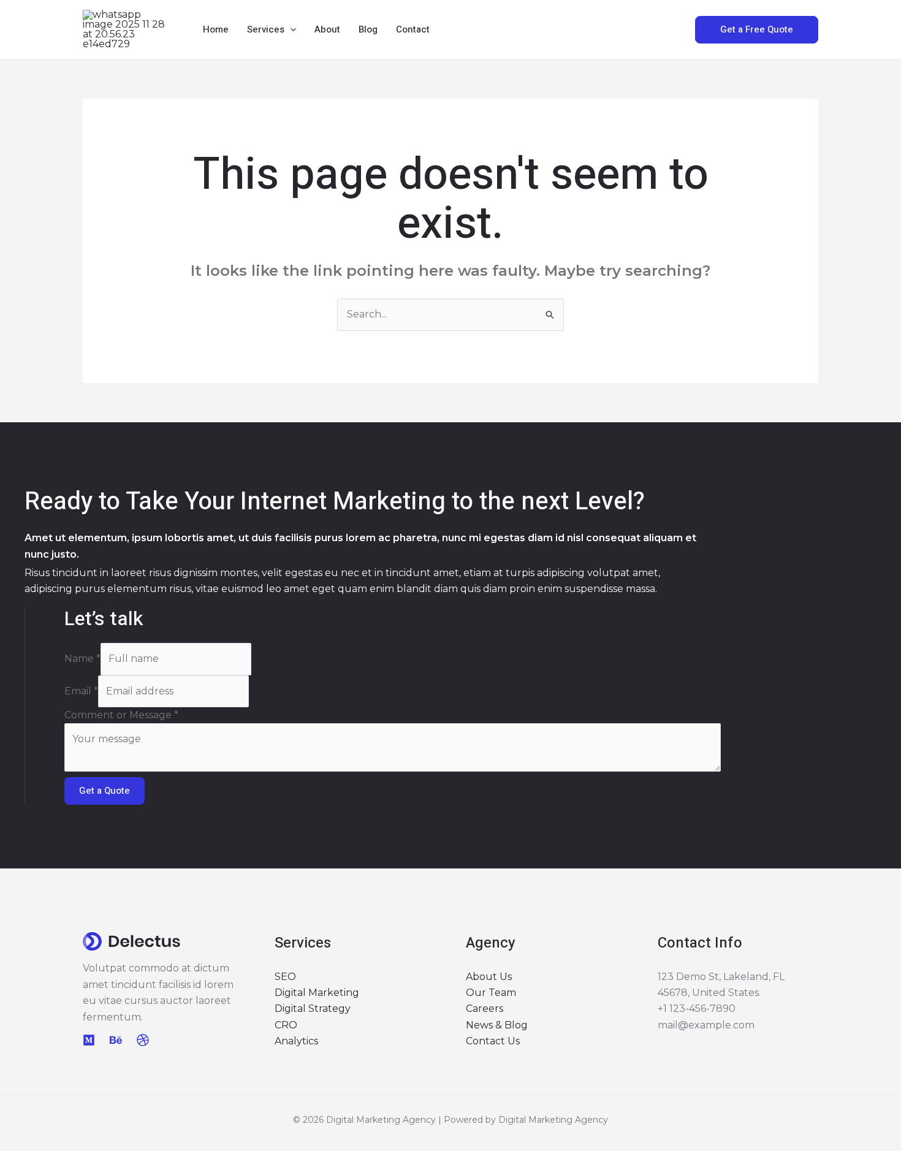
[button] (290, 29)
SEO (285, 976)
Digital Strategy (313, 1008)
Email (81, 691)
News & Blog (497, 1025)
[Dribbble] (143, 1040)
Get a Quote (104, 790)
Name (82, 658)
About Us (489, 976)
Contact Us (493, 1041)
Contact (413, 29)
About (327, 29)
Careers (484, 1008)
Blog (368, 29)
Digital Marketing (317, 992)
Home (216, 29)
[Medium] (89, 1040)
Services (265, 29)
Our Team (491, 992)
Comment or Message (121, 715)
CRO (286, 1025)
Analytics (296, 1041)
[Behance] (116, 1040)
